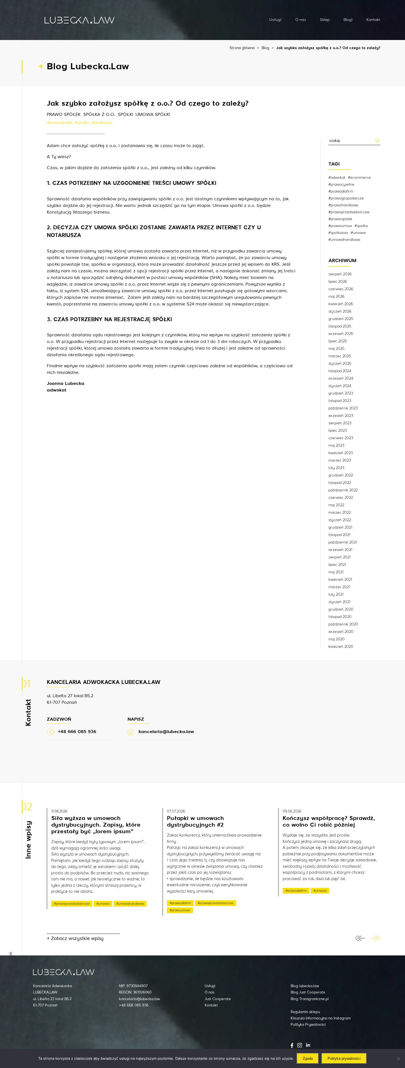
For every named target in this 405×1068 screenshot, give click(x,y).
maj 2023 (336, 446)
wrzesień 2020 (340, 632)
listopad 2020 (340, 617)
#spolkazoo (102, 123)
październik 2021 (342, 542)
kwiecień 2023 (340, 453)
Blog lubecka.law (305, 986)
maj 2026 (336, 297)
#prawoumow (340, 226)
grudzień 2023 (340, 393)
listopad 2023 (339, 401)
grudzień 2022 (340, 475)
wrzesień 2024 (340, 378)
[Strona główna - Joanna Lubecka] (80, 20)
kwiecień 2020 (340, 647)
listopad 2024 (339, 371)
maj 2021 (335, 572)
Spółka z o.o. (99, 115)
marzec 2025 (339, 356)
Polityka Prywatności (308, 1025)
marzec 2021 (339, 587)
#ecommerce (359, 178)
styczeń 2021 (339, 602)
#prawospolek (59, 123)
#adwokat (336, 178)
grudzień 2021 (340, 527)
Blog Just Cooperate (308, 992)
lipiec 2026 (337, 282)
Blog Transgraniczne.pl (310, 999)
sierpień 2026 (340, 274)
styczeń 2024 (339, 386)
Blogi (348, 20)
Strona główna (242, 48)
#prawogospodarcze (346, 198)
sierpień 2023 (340, 423)
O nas (300, 20)
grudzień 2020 (340, 609)
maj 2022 (336, 505)
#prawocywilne (341, 185)
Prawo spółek (63, 115)
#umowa (358, 233)
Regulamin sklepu (305, 1012)
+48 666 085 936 (133, 1005)
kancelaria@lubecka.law (139, 999)
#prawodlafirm (340, 191)
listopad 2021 (339, 535)
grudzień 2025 (340, 319)
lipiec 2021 (337, 565)
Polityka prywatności (344, 1058)
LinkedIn (308, 1045)
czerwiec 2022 (340, 498)
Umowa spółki (153, 115)
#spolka (82, 123)
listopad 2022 (339, 483)
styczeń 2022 (339, 520)
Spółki (125, 115)
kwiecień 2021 (340, 580)
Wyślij (377, 140)
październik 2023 (343, 408)
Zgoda (308, 1058)
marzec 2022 (339, 513)
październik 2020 (343, 624)
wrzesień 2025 (340, 334)
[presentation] (360, 938)
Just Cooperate (218, 999)
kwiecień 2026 (340, 304)
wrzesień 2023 (340, 416)
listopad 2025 (339, 326)
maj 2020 (336, 639)
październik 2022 (343, 490)
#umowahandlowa (344, 240)
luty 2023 (336, 468)
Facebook (292, 1045)
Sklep (325, 20)
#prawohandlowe (343, 205)
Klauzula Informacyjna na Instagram (320, 1018)
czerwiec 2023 (340, 438)
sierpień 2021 (339, 557)
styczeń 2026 (339, 311)
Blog (265, 48)
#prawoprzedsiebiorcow (348, 212)
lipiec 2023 (337, 431)
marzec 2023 (339, 460)
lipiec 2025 (337, 341)
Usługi (275, 20)
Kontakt (373, 20)
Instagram (299, 1045)
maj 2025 (336, 349)
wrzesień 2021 (340, 550)
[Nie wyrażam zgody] (398, 1058)
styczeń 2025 (339, 364)
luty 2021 (335, 594)
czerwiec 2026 (340, 289)
